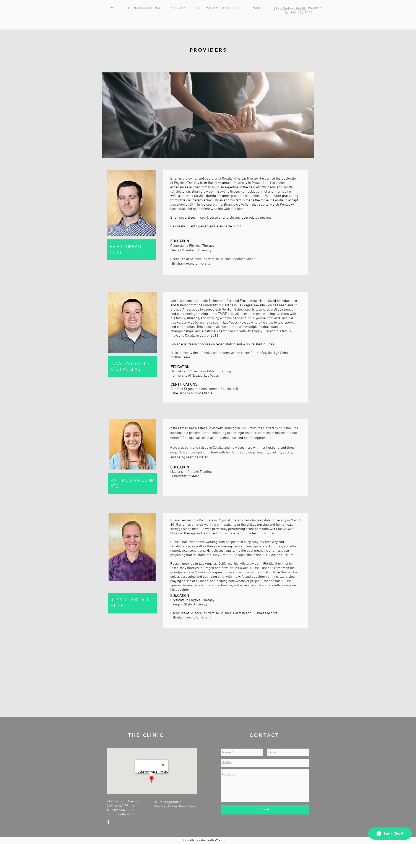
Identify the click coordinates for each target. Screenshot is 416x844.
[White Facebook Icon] (108, 822)
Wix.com (221, 840)
